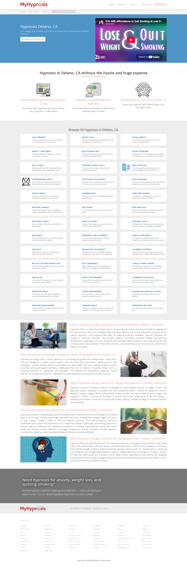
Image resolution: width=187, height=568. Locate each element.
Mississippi (146, 535)
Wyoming (48, 550)
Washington (122, 547)
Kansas (96, 532)
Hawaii (120, 529)
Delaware (48, 529)
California (45, 11)
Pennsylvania (50, 544)
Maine (22, 535)
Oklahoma (146, 541)
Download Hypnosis (33, 39)
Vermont (72, 547)
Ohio (120, 541)
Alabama (24, 526)
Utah (47, 547)
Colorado (146, 526)
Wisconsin (24, 550)
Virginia (96, 547)
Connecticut (25, 529)
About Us (122, 5)
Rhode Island (74, 544)
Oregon (23, 544)
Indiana (48, 532)
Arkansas (97, 526)
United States (33, 11)
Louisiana (146, 532)
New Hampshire (124, 538)
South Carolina (100, 544)
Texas (22, 547)
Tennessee (146, 544)
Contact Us (146, 5)
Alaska (47, 526)
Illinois (22, 532)
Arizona (72, 526)
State (132, 5)
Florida (72, 529)
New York (48, 541)
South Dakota (123, 544)
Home (111, 5)
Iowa (71, 532)
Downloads (160, 5)
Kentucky (121, 532)
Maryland (48, 535)
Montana (48, 538)
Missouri (23, 538)
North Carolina (75, 541)
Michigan (97, 535)
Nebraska (73, 538)
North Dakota (99, 541)
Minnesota (122, 535)
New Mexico (25, 541)
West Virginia (147, 547)
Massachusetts (75, 535)
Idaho (144, 529)
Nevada (97, 538)
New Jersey (146, 538)
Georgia (97, 529)
